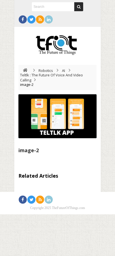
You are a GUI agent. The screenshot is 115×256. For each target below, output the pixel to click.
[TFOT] (57, 43)
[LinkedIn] (48, 19)
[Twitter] (31, 19)
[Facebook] (22, 19)
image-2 (28, 150)
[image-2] (57, 116)
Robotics (46, 70)
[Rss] (40, 19)
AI (63, 70)
